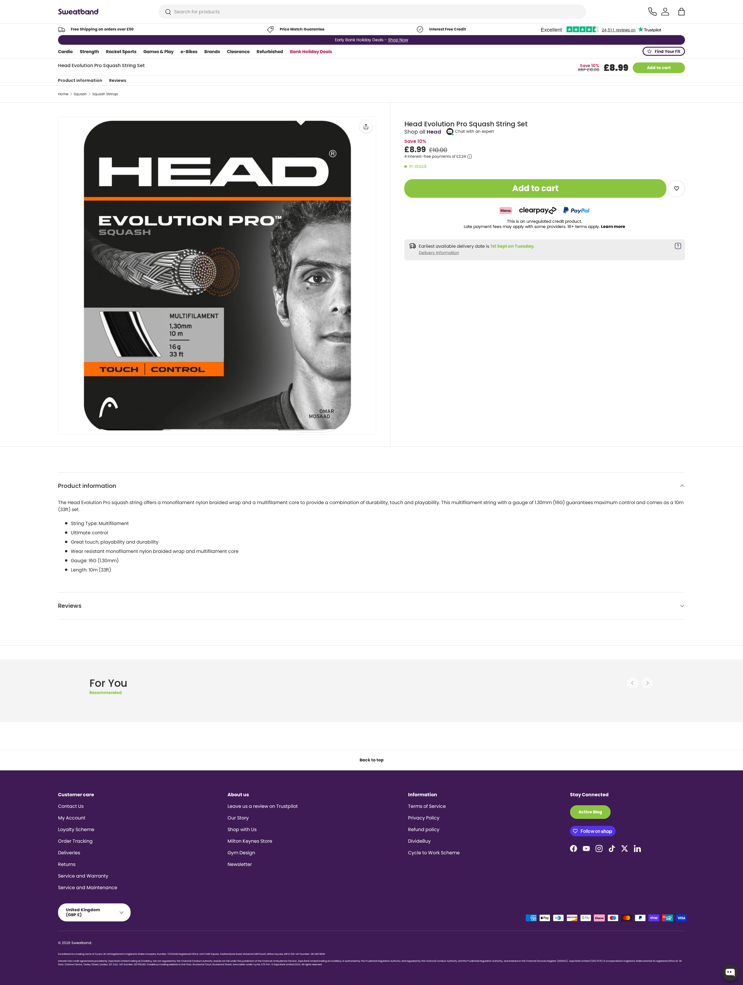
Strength (89, 51)
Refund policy (423, 829)
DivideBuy (419, 841)
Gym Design (241, 852)
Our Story (238, 818)
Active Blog (590, 812)
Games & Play (158, 51)
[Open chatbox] (730, 973)
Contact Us (71, 806)
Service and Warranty (83, 876)
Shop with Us (242, 829)
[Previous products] (632, 683)
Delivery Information (439, 253)
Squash (80, 94)
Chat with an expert (474, 131)
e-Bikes (189, 51)
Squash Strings (105, 94)
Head (434, 131)
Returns (66, 864)
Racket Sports (121, 51)
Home (63, 94)
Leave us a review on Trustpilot (263, 806)
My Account (71, 818)
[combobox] (372, 12)
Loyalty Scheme (76, 829)
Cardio (65, 51)
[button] (681, 11)
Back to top (372, 760)
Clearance (238, 51)
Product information (80, 80)
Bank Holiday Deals (311, 51)
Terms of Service (427, 806)
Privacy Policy (423, 818)
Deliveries (69, 852)
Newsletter (240, 864)
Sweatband (81, 942)
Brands (212, 51)
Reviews (117, 80)
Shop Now (398, 40)
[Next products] (647, 683)
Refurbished (270, 51)
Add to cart (659, 68)
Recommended (105, 692)
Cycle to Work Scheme (434, 852)
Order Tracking (75, 841)
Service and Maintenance (87, 887)
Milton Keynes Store (250, 841)
